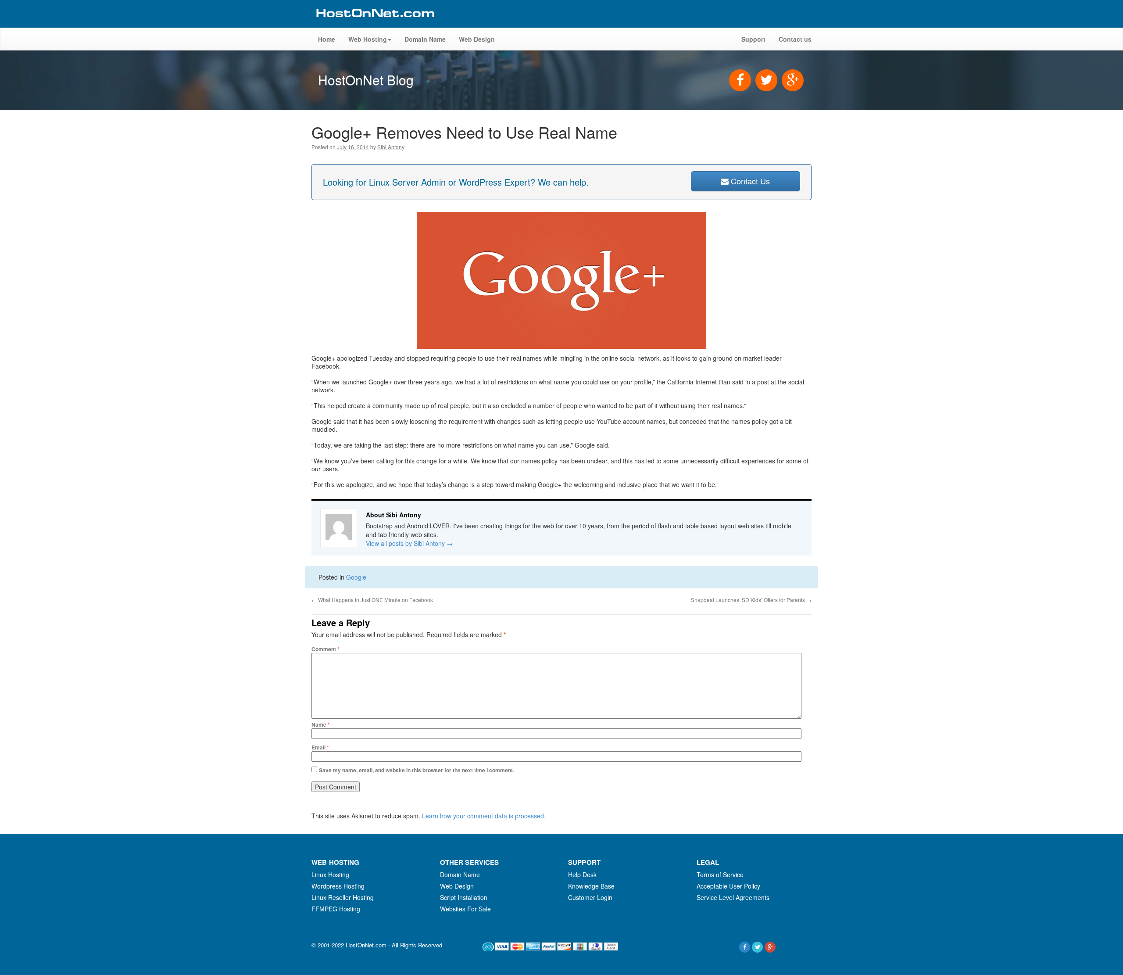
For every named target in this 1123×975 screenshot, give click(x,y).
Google (356, 577)
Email (320, 747)
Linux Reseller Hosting (342, 897)
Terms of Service (720, 874)
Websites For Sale (465, 908)
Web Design (477, 39)
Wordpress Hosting (338, 886)
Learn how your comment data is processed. (484, 815)
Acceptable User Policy (728, 886)
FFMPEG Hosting (335, 908)
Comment (325, 649)
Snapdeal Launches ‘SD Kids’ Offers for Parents (751, 599)
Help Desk (582, 874)
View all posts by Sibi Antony (409, 543)
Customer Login (590, 897)
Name (320, 724)
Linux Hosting (330, 874)
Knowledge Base (591, 886)
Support (753, 39)
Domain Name (425, 39)
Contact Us (749, 180)
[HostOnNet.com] (374, 23)
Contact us (795, 39)
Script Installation (463, 897)
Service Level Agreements (733, 897)
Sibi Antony (390, 147)
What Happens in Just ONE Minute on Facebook (372, 599)
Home (326, 39)
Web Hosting (367, 39)
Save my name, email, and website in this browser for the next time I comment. (416, 770)
